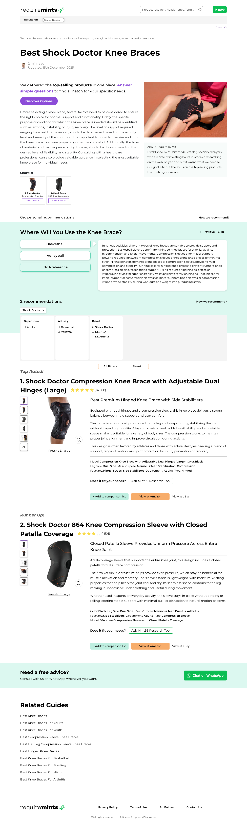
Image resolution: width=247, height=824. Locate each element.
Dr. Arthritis (102, 336)
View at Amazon (150, 496)
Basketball (55, 244)
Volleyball (55, 256)
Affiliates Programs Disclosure (138, 817)
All (24, 446)
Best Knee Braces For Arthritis (43, 779)
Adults (30, 327)
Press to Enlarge (59, 450)
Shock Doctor (52, 20)
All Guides (167, 807)
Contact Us (194, 807)
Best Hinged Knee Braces (39, 751)
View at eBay (181, 496)
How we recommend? (214, 217)
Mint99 (220, 9)
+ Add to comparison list (109, 496)
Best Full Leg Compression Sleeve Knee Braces (55, 744)
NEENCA (100, 331)
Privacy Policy (108, 807)
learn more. (148, 38)
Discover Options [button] (39, 101)
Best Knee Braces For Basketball (45, 758)
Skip (221, 231)
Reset (137, 366)
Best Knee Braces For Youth (41, 730)
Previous (208, 231)
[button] (123, 27)
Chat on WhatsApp (208, 676)
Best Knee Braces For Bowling (43, 765)
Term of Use (138, 807)
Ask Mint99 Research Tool (150, 481)
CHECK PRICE (32, 200)
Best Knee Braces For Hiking (42, 772)
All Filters (110, 366)
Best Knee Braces (33, 716)
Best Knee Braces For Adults (41, 723)
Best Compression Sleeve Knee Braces (49, 737)
